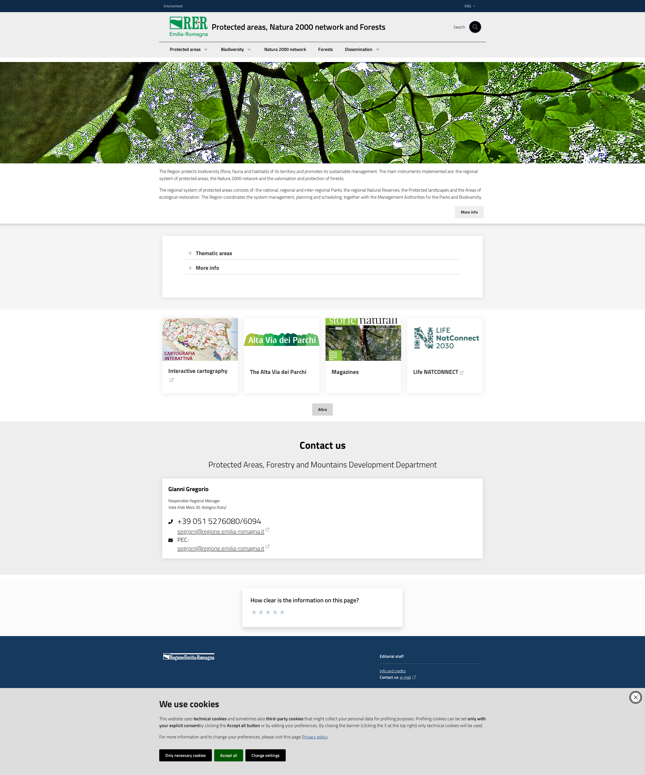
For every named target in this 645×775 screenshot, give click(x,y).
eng (468, 6)
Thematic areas (214, 253)
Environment (173, 6)
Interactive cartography (198, 371)
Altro (322, 409)
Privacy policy (315, 736)
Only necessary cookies (185, 755)
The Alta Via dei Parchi (278, 372)
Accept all (228, 755)
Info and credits (393, 671)
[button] (475, 27)
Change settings (265, 755)
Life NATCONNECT (435, 372)
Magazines (345, 372)
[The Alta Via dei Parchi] (281, 339)
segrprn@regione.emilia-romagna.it (220, 531)
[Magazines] (363, 339)
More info (469, 212)
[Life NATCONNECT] (445, 339)
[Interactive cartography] (200, 339)
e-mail (405, 677)
